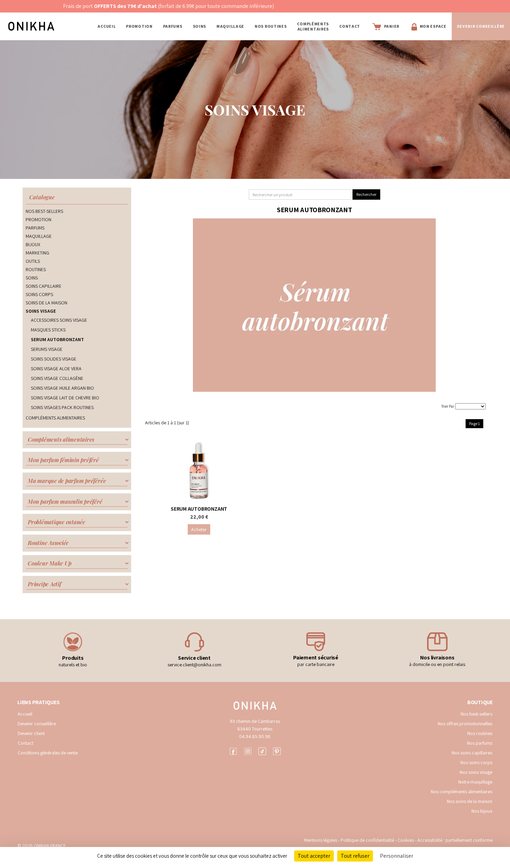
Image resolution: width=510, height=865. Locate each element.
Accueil (106, 26)
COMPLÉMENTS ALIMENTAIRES (313, 26)
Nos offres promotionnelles (465, 723)
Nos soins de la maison (469, 801)
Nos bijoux (481, 811)
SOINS (199, 26)
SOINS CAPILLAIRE (43, 286)
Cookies (406, 840)
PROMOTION (139, 26)
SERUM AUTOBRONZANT (57, 339)
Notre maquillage (475, 782)
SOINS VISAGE (41, 311)
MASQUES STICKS (48, 330)
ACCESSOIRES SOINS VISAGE (59, 320)
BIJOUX (33, 244)
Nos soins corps (476, 762)
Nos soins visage (476, 772)
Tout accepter (314, 855)
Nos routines (479, 733)
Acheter (199, 529)
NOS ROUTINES (271, 26)
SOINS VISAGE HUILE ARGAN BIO (62, 388)
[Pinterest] (277, 750)
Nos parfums (479, 743)
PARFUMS (172, 26)
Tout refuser (355, 855)
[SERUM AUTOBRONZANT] (198, 470)
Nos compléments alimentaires (461, 791)
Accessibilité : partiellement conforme (455, 840)
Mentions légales (320, 840)
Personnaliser (396, 855)
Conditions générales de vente (48, 753)
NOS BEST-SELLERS (44, 211)
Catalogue (42, 197)
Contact (349, 26)
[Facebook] (233, 750)
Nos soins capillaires (472, 753)
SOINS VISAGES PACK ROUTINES (62, 407)
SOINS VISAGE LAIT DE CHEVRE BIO (65, 398)
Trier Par (447, 406)
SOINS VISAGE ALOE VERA (56, 368)
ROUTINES (36, 269)
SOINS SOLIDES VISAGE (53, 359)
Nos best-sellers (476, 714)
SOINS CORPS (39, 294)
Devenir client (31, 733)
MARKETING (37, 253)
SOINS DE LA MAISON (46, 303)
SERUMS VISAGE (46, 349)
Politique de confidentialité (368, 840)
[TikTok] (262, 750)
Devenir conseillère (37, 723)
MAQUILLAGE (230, 26)
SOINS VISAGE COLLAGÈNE (57, 378)
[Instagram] (248, 750)
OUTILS (33, 261)
